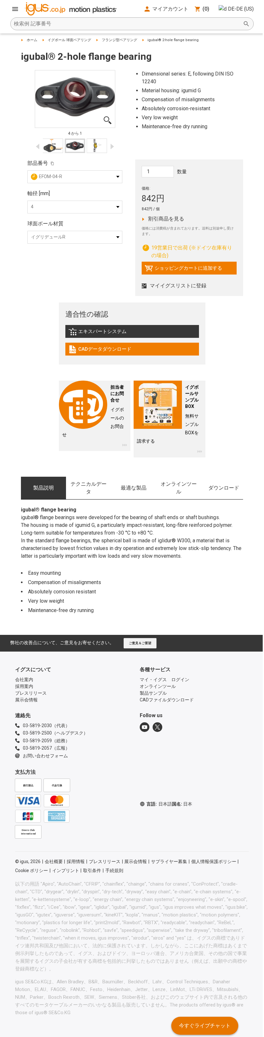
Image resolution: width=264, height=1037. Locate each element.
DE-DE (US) (241, 9)
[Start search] (246, 24)
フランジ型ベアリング (119, 40)
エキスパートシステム (103, 333)
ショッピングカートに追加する (183, 269)
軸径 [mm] (38, 193)
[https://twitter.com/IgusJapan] (157, 727)
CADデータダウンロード (99, 350)
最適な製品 (133, 488)
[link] (132, 334)
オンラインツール (179, 488)
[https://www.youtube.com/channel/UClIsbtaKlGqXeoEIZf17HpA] (144, 727)
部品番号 (37, 163)
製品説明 (43, 488)
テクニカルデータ (89, 488)
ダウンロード (223, 488)
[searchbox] (127, 24)
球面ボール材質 (45, 224)
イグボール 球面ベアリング (69, 40)
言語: (159, 804)
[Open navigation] (15, 9)
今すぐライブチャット (205, 1026)
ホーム (32, 40)
